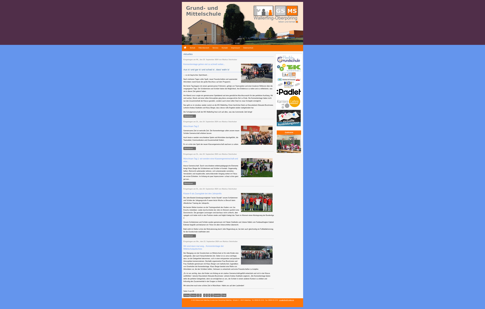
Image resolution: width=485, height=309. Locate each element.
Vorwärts (217, 295)
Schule (192, 48)
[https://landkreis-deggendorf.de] (289, 126)
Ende (224, 295)
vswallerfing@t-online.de (286, 300)
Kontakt (225, 48)
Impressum (235, 48)
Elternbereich (204, 48)
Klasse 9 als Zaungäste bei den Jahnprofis (202, 193)
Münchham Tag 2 (191, 126)
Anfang (186, 295)
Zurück (193, 295)
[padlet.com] (289, 94)
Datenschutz (248, 48)
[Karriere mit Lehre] (289, 109)
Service (215, 48)
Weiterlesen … (190, 116)
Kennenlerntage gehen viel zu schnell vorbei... (204, 64)
